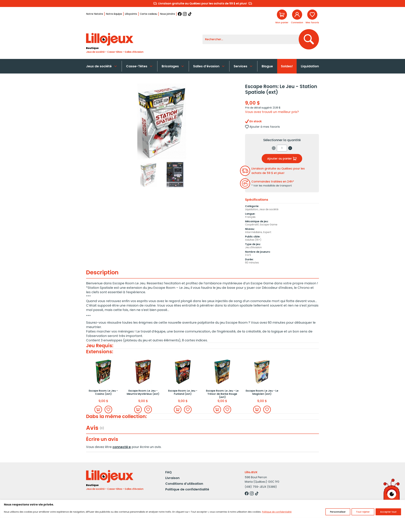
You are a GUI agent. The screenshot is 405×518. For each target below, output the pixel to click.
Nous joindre (167, 14)
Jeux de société (99, 66)
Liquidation (310, 66)
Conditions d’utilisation (184, 483)
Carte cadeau (148, 14)
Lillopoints (131, 14)
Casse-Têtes (136, 66)
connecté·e (121, 447)
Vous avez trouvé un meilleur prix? (272, 112)
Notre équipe (114, 14)
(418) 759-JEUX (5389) (261, 487)
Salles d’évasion (206, 66)
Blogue (267, 66)
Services (240, 66)
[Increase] (290, 148)
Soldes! (287, 66)
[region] (202, 509)
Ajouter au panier (279, 158)
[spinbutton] (282, 148)
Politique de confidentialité (277, 511)
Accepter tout (388, 511)
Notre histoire (94, 14)
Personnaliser (338, 511)
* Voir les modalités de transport (271, 185)
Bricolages (170, 66)
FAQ (168, 472)
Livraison (172, 478)
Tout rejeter (363, 511)
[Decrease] (274, 148)
